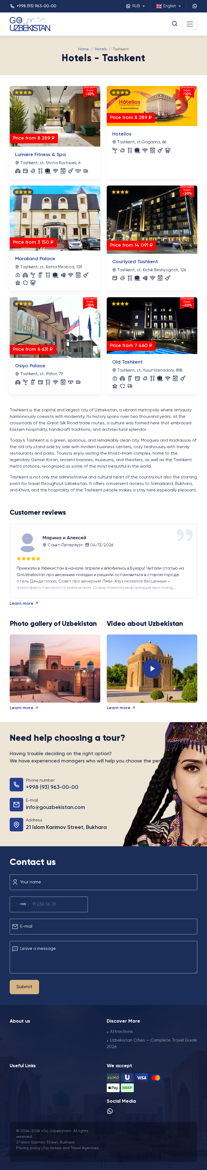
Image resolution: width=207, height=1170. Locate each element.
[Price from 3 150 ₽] (55, 218)
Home (83, 49)
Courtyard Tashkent (135, 261)
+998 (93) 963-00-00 (52, 787)
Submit (24, 986)
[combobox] (20, 904)
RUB (136, 6)
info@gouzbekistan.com (55, 807)
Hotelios (122, 134)
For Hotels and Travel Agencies (71, 1148)
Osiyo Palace (30, 365)
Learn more (22, 603)
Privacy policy (29, 1148)
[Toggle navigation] (189, 24)
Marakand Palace (35, 258)
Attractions (121, 1032)
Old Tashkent (127, 362)
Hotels (101, 49)
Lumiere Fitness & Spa (40, 154)
